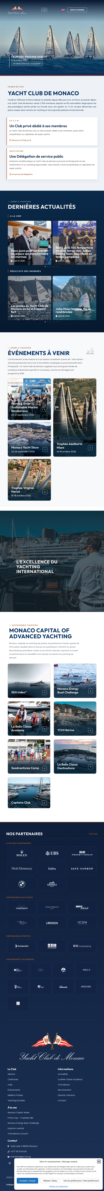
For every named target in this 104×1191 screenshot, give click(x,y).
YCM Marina (65, 730)
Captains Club (20, 802)
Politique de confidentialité (58, 1186)
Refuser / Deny (50, 1180)
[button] (99, 1161)
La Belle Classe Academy (21, 728)
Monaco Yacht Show (25, 447)
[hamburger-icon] (44, 10)
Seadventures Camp (25, 768)
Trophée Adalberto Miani (69, 445)
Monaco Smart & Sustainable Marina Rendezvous (24, 407)
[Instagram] (10, 1163)
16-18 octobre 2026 (66, 451)
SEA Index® (19, 692)
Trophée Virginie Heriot (22, 489)
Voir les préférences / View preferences (81, 1180)
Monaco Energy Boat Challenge (68, 690)
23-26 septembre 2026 (23, 451)
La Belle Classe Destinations (67, 766)
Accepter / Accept (27, 1180)
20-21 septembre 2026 (22, 414)
